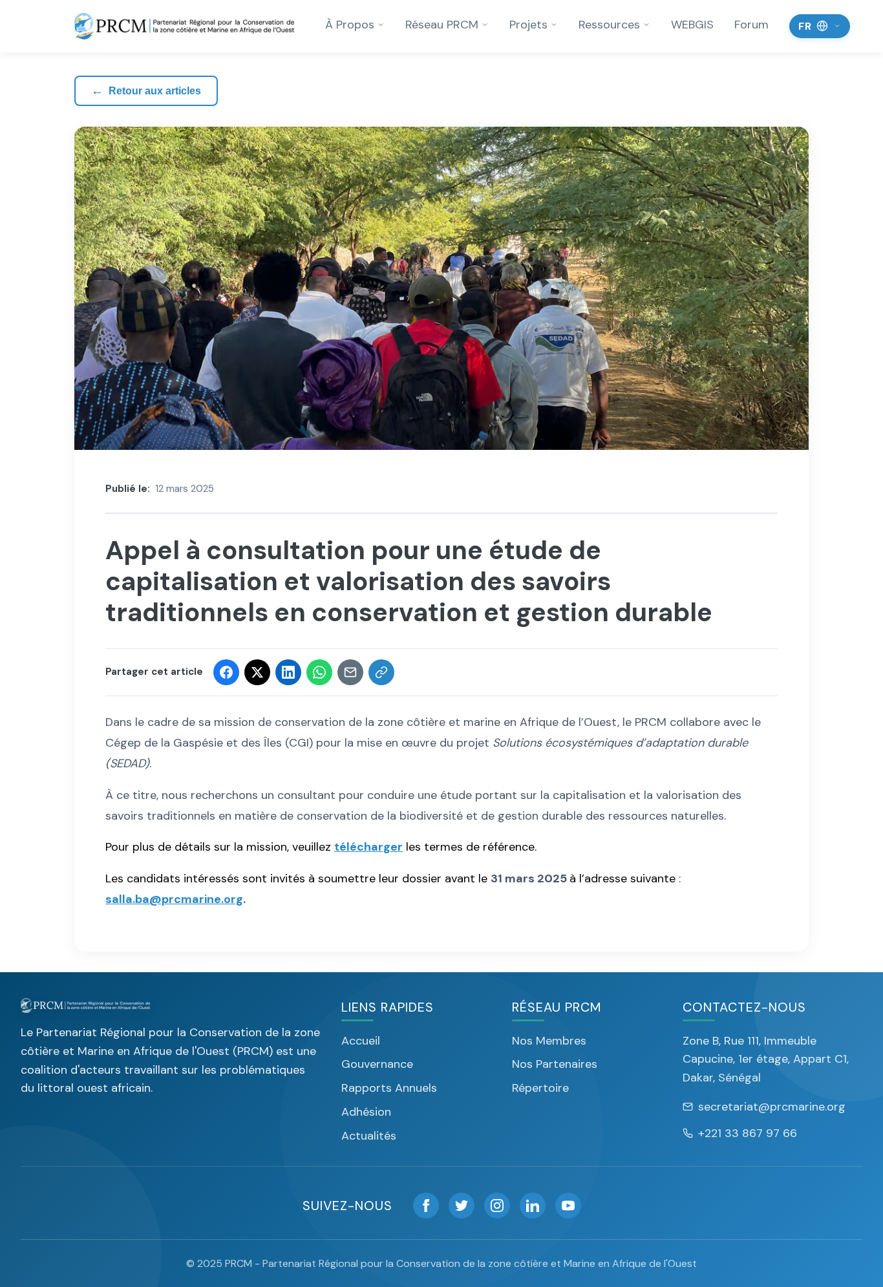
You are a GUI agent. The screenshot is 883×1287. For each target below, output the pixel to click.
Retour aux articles (146, 91)
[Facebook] (426, 1205)
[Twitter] (461, 1205)
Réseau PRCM (441, 24)
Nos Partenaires (554, 1064)
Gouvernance (377, 1064)
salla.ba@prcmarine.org (174, 899)
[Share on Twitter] (257, 672)
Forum (751, 24)
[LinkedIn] (533, 1205)
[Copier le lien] (381, 672)
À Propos (349, 24)
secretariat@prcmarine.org (772, 1106)
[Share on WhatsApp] (319, 672)
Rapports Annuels (389, 1088)
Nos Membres (549, 1040)
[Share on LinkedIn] (288, 672)
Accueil (360, 1040)
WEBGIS (692, 24)
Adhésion (366, 1112)
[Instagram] (497, 1205)
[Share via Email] (350, 672)
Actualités (368, 1135)
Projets (528, 24)
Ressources (609, 24)
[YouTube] (568, 1205)
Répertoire (540, 1088)
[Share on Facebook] (226, 672)
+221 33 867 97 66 (747, 1133)
